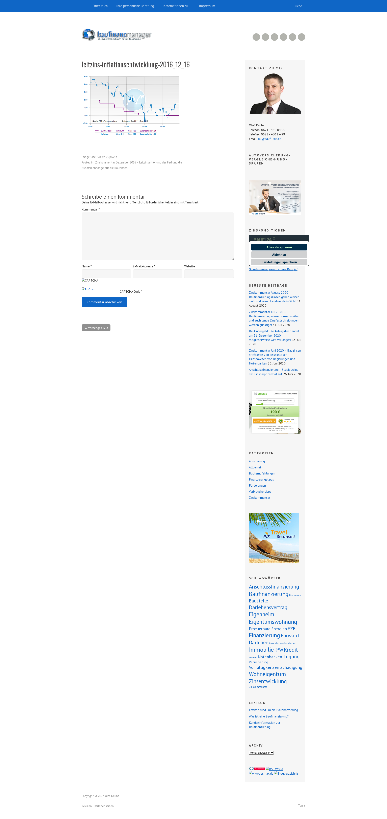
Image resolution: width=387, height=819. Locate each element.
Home (86, 6)
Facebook (292, 37)
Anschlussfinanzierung (274, 586)
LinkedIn (274, 37)
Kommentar (91, 209)
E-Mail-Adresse (144, 266)
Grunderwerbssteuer (282, 643)
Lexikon (87, 806)
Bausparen (295, 595)
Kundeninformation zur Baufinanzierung (264, 725)
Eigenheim (261, 614)
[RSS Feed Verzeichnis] (274, 769)
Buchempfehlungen (262, 473)
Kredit (291, 649)
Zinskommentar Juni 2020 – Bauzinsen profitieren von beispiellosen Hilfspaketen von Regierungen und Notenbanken (275, 356)
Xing (265, 37)
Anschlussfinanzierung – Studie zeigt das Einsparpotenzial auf (273, 372)
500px (283, 37)
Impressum (207, 6)
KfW (279, 650)
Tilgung (291, 656)
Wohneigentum (267, 674)
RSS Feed (256, 37)
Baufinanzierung (268, 594)
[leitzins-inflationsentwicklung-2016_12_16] (132, 140)
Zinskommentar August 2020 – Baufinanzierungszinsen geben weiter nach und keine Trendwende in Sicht (274, 296)
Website (189, 266)
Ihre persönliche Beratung (135, 6)
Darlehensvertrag (268, 607)
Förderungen (257, 485)
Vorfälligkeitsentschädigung (275, 667)
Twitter (301, 37)
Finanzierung (264, 635)
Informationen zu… (176, 6)
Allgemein (255, 467)
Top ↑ (301, 805)
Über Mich (100, 6)
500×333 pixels (107, 157)
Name (87, 266)
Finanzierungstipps (261, 479)
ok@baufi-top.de (269, 139)
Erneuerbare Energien (268, 629)
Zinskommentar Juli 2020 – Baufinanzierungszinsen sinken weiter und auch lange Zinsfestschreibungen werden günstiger (274, 318)
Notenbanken (270, 657)
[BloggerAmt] (286, 773)
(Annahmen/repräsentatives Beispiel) (273, 269)
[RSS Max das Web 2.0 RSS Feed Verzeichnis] (261, 773)
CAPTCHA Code (130, 291)
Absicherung (257, 461)
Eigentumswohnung (273, 621)
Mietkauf (253, 657)
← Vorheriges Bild (96, 328)
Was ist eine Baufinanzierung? (269, 716)
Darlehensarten (104, 806)
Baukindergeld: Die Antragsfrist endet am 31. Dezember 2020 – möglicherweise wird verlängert (274, 335)
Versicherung (258, 662)
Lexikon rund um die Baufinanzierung (273, 710)
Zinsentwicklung (268, 681)
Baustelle (258, 601)
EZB (291, 628)
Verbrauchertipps (260, 491)
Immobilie (261, 649)
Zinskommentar (259, 497)
